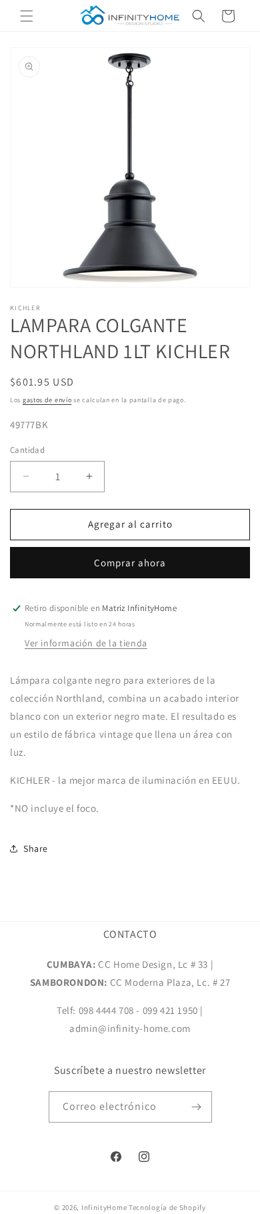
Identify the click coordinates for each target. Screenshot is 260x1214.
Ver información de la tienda (86, 643)
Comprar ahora (130, 562)
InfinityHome (104, 1207)
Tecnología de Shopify (167, 1207)
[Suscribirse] (196, 1107)
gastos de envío (47, 400)
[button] (26, 16)
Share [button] (35, 848)
